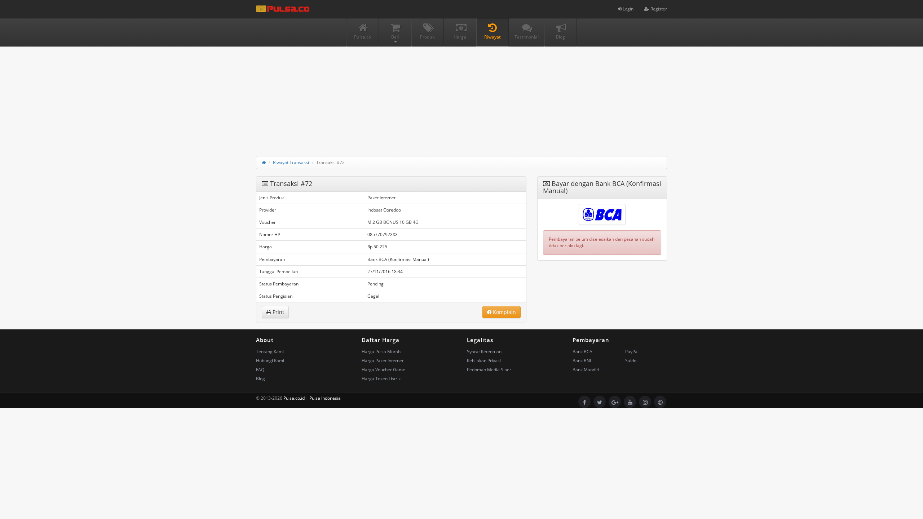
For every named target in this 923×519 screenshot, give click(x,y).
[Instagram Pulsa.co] (645, 402)
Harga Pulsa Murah (381, 352)
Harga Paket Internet (382, 361)
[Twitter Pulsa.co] (599, 402)
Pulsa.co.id (294, 398)
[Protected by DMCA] (660, 402)
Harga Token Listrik (381, 379)
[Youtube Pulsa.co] (630, 402)
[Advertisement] (461, 96)
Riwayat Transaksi (291, 162)
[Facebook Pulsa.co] (584, 402)
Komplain (503, 312)
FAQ (260, 370)
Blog (260, 379)
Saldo (630, 361)
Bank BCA (582, 352)
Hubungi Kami (270, 361)
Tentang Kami (270, 352)
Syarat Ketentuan (484, 352)
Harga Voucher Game (383, 370)
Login (627, 9)
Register (658, 9)
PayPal (632, 352)
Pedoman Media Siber (489, 370)
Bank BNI (582, 361)
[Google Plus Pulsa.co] (615, 402)
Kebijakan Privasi (484, 361)
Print (277, 312)
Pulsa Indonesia (325, 398)
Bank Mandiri (586, 370)
